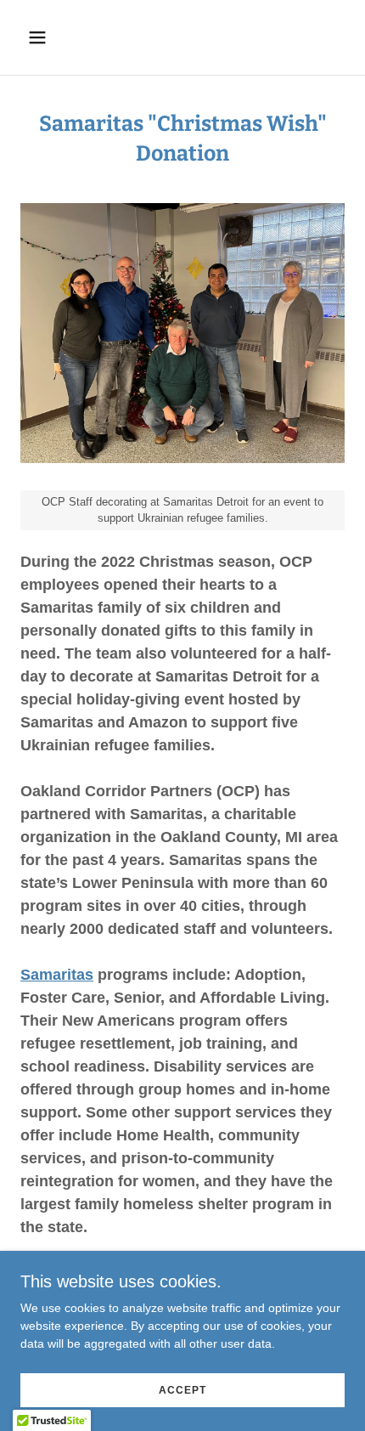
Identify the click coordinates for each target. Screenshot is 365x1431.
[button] (57, 37)
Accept (182, 1390)
